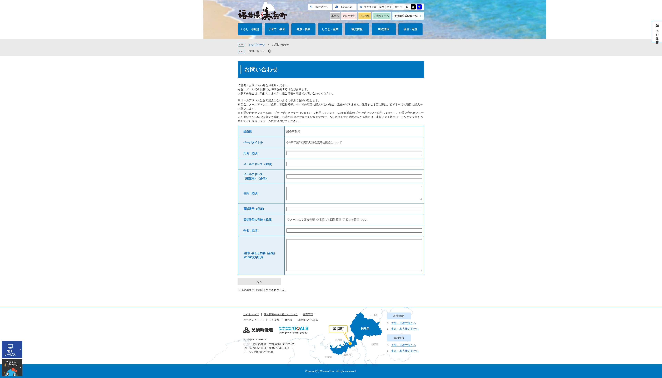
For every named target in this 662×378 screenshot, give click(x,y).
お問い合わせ (256, 51)
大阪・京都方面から (403, 323)
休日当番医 (349, 15)
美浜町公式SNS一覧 (406, 15)
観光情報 (357, 29)
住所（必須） (251, 193)
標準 (389, 7)
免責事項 (308, 314)
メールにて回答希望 (302, 219)
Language (346, 7)
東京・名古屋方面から (405, 328)
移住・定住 (410, 29)
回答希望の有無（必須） (258, 219)
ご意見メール (381, 15)
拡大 (381, 7)
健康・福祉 (303, 29)
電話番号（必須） (254, 208)
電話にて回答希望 (330, 219)
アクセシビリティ (253, 319)
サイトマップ (251, 314)
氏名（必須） (251, 153)
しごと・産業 (330, 29)
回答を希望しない (356, 219)
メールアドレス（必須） (258, 164)
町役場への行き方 (308, 319)
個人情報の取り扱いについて (281, 314)
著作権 (288, 319)
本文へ (335, 15)
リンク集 (274, 319)
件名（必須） (251, 230)
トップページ (256, 44)
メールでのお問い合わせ (258, 351)
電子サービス (10, 353)
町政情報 (383, 29)
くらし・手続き (250, 29)
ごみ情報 (364, 15)
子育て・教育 (276, 29)
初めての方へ (321, 7)
